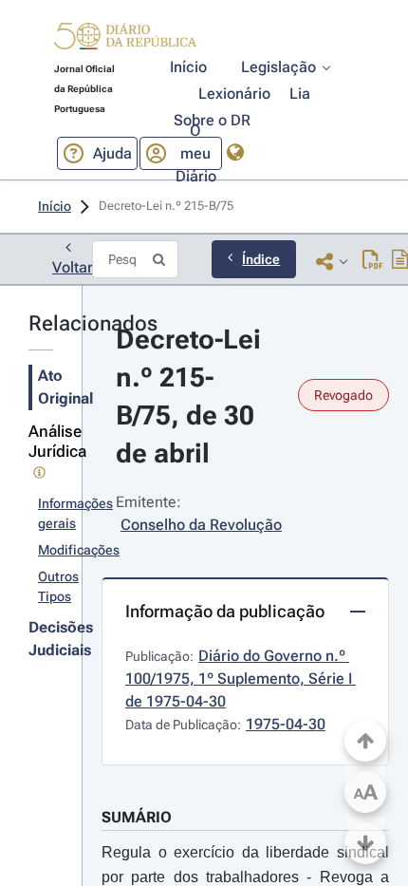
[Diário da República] (125, 40)
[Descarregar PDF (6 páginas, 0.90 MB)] (372, 261)
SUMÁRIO (137, 817)
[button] (125, 39)
